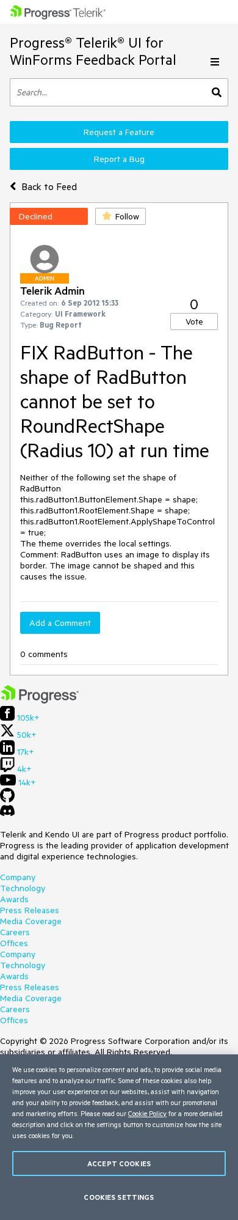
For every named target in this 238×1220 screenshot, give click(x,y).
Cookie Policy (147, 1113)
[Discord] (7, 813)
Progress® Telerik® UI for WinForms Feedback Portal (93, 51)
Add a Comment (60, 622)
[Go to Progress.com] (39, 700)
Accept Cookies (119, 1163)
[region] (119, 1137)
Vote (194, 321)
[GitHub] (7, 799)
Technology (22, 888)
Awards (14, 899)
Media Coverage (31, 921)
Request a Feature (119, 132)
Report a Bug (119, 158)
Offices (14, 943)
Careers (15, 932)
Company (17, 877)
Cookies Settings (119, 1197)
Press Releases (29, 910)
